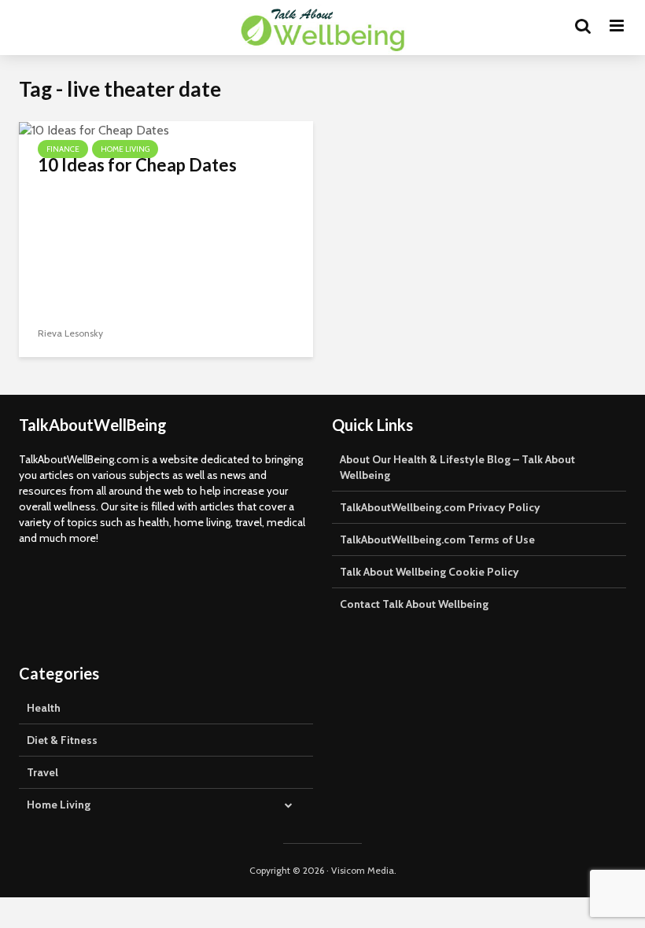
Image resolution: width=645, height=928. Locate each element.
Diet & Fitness (62, 740)
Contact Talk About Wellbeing (414, 604)
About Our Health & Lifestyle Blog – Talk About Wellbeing (457, 467)
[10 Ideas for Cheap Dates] (94, 129)
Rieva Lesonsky (70, 333)
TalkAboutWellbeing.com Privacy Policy (440, 507)
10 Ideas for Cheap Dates (137, 164)
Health (44, 708)
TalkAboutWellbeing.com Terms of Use (437, 539)
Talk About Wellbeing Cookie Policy (429, 572)
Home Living (125, 149)
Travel (42, 772)
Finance (62, 149)
